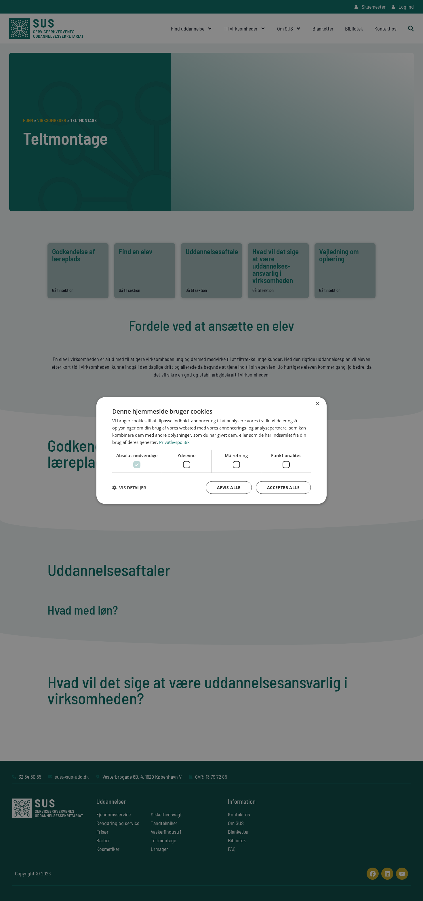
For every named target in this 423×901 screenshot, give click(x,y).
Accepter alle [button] (283, 487)
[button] (129, 487)
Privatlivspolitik (174, 442)
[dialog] (211, 450)
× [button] (317, 404)
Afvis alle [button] (229, 487)
